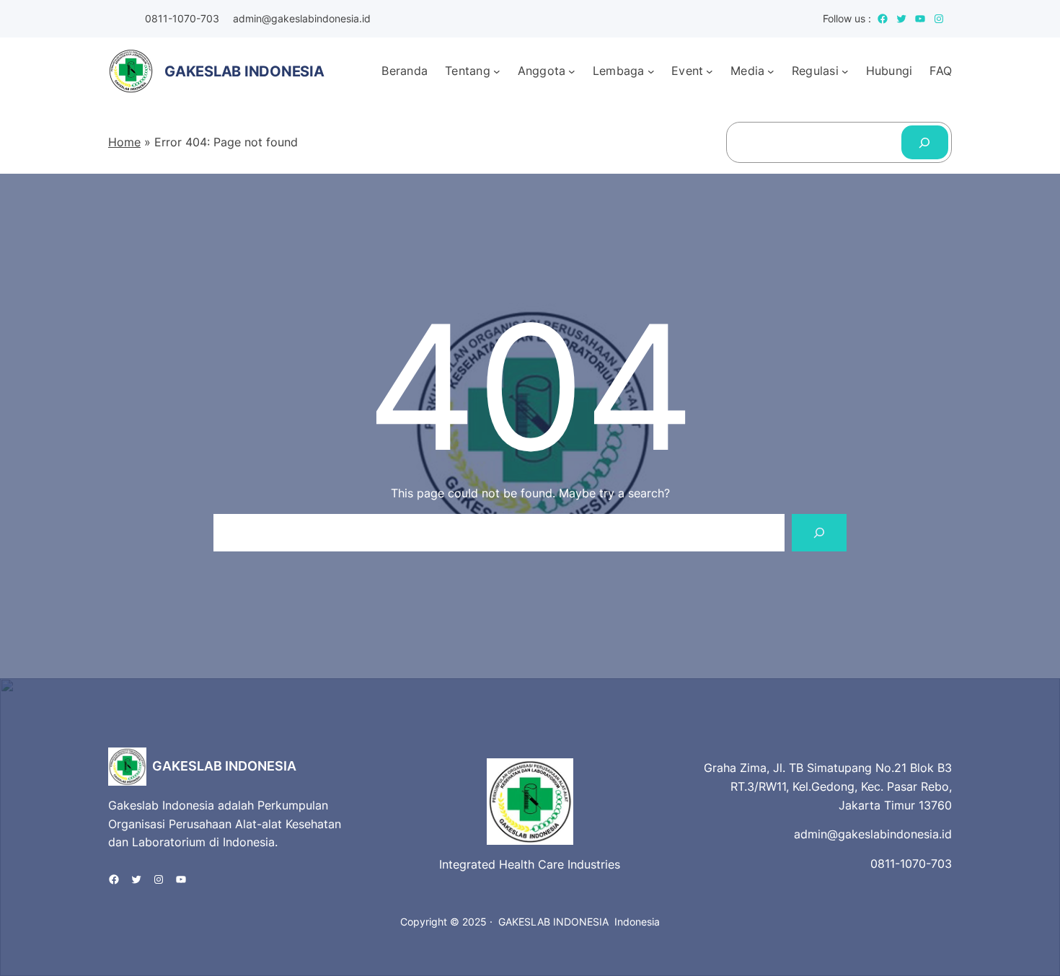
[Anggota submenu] (571, 71)
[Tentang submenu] (496, 71)
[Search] (924, 142)
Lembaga (619, 70)
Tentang (467, 70)
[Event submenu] (709, 71)
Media (747, 70)
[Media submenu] (770, 71)
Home (124, 142)
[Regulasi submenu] (845, 71)
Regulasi (815, 70)
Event (687, 70)
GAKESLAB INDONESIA (224, 765)
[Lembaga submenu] (651, 71)
